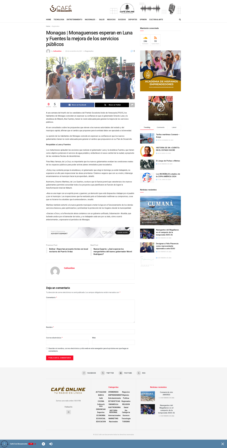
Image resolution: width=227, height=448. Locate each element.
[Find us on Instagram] (68, 412)
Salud (102, 19)
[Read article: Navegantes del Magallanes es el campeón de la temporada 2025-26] (147, 234)
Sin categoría (126, 411)
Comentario (51, 297)
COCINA (101, 401)
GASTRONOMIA (114, 407)
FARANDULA (113, 404)
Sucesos (122, 19)
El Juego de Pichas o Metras (168, 161)
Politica (126, 398)
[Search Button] (180, 20)
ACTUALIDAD (101, 392)
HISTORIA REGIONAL (113, 411)
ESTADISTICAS (114, 401)
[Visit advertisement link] (145, 8)
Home (48, 19)
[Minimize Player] (223, 444)
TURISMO (126, 422)
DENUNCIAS (101, 409)
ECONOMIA (100, 415)
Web (94, 338)
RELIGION (126, 404)
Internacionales (114, 415)
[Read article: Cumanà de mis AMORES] (160, 210)
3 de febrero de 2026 (150, 222)
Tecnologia (59, 19)
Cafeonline (57, 51)
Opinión (143, 19)
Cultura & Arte (156, 19)
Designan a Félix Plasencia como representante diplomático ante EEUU (167, 246)
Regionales (55, 26)
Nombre (50, 327)
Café (101, 398)
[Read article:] (147, 261)
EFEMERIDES (113, 392)
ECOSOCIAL (100, 418)
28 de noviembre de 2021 (73, 51)
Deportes (132, 19)
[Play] (43, 444)
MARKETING (113, 418)
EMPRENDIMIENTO (115, 395)
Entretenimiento (74, 19)
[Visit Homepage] (61, 8)
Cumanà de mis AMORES (153, 219)
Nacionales (90, 19)
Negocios (111, 19)
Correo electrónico (54, 338)
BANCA (101, 395)
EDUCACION (101, 422)
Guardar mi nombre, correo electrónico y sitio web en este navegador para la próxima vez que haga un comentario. (88, 349)
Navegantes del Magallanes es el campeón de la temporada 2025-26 (167, 232)
